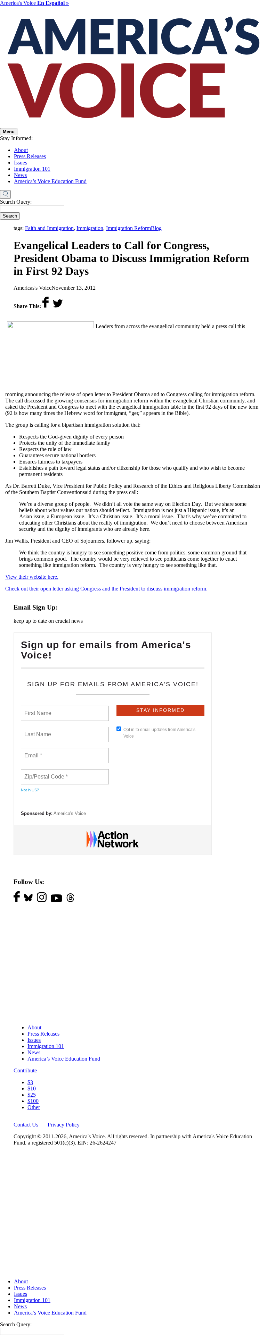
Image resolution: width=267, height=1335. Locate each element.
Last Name (36, 730)
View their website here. (31, 577)
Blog (156, 228)
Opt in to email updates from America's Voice (159, 733)
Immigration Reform (128, 228)
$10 (31, 1088)
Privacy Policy (64, 1125)
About (21, 150)
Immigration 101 (32, 169)
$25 (31, 1095)
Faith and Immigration (49, 228)
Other (33, 1107)
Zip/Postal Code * (44, 773)
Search (10, 216)
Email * (32, 751)
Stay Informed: (16, 138)
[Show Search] (5, 194)
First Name (37, 709)
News (20, 175)
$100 (33, 1101)
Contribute (25, 1070)
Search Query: (16, 202)
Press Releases (30, 156)
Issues (20, 162)
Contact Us (26, 1125)
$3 (30, 1082)
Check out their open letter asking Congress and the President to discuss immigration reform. (106, 589)
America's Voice (34, 3)
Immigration (89, 228)
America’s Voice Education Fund (50, 181)
